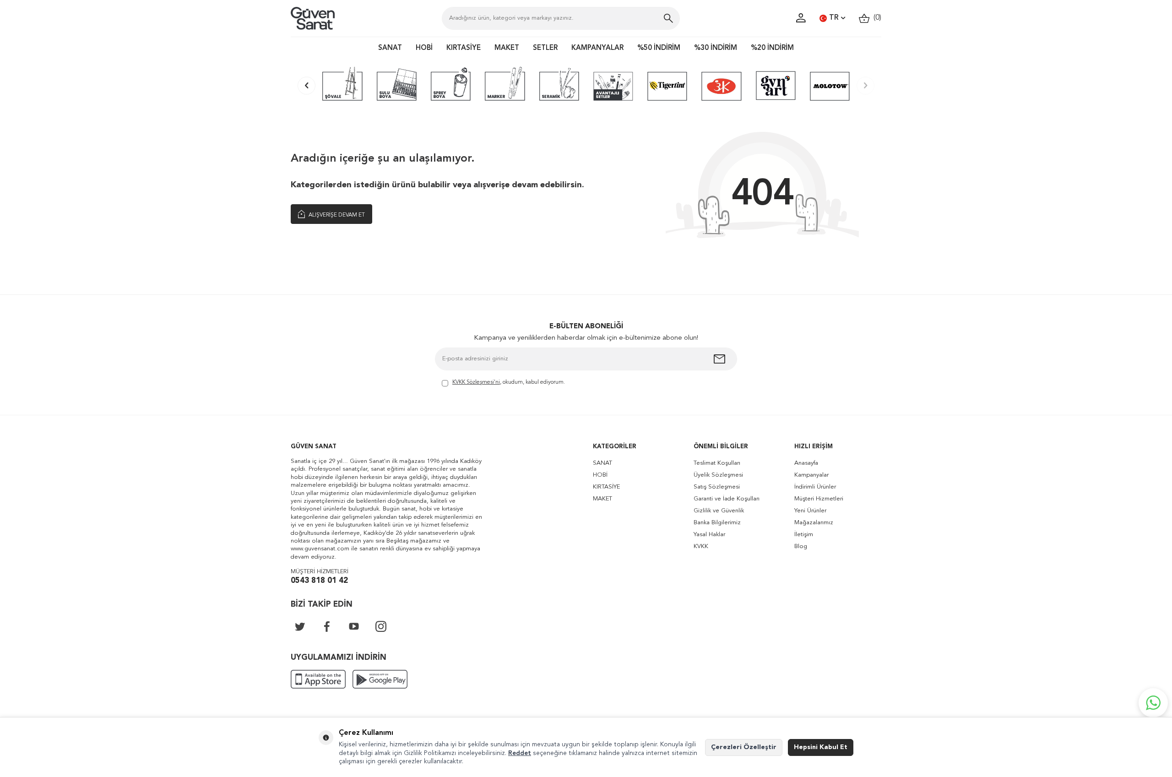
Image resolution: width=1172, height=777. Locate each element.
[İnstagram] (381, 626)
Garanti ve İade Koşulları (727, 499)
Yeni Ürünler (810, 511)
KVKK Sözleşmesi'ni (476, 382)
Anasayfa (806, 463)
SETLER (545, 48)
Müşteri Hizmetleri (818, 499)
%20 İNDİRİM (772, 48)
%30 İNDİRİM (715, 48)
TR (834, 18)
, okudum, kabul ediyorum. (508, 382)
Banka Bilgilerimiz (717, 523)
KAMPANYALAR (597, 48)
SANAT (390, 48)
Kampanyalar (811, 475)
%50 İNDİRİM (658, 48)
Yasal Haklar (709, 535)
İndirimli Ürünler (815, 487)
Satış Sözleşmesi (717, 487)
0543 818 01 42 (319, 581)
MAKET (506, 48)
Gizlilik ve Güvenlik (719, 511)
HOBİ (424, 48)
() (875, 18)
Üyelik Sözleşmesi (718, 475)
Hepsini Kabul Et (820, 747)
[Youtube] (354, 626)
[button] (306, 85)
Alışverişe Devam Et (336, 215)
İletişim (803, 535)
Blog (800, 546)
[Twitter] (300, 626)
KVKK (701, 546)
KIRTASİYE (463, 48)
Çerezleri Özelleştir (743, 747)
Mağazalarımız (813, 523)
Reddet (519, 753)
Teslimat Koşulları (717, 463)
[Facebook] (327, 626)
